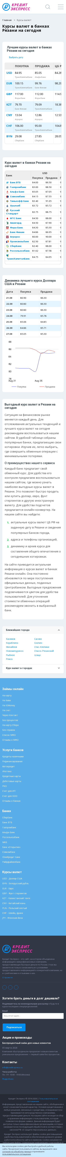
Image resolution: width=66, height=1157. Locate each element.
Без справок (8, 729)
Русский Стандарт (13, 212)
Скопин (38, 642)
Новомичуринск (14, 650)
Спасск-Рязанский (44, 650)
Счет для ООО (9, 796)
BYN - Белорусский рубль (15, 883)
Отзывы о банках (11, 800)
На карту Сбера (10, 725)
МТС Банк (15, 218)
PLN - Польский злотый (14, 908)
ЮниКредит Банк (11, 857)
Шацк (37, 654)
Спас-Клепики (41, 646)
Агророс (14, 236)
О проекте (7, 977)
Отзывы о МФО (10, 739)
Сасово (38, 638)
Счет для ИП (9, 790)
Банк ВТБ (15, 182)
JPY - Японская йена (12, 917)
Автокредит (8, 766)
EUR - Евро (8, 888)
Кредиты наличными (13, 756)
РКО (4, 786)
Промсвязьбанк (19, 241)
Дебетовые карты (11, 781)
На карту (7, 695)
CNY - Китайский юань (13, 903)
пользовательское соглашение (16, 1154)
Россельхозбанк (19, 250)
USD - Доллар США (12, 878)
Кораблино (12, 642)
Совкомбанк (17, 196)
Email (5, 1010)
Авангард (15, 222)
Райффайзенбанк (11, 861)
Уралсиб (14, 205)
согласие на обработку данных (16, 1151)
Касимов (10, 638)
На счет (6, 710)
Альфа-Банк (16, 191)
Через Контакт (10, 715)
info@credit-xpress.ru (12, 1067)
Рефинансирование (12, 761)
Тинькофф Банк (19, 200)
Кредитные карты (11, 776)
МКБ (4, 842)
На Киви (6, 700)
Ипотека (6, 771)
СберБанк (15, 245)
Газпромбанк (17, 187)
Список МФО (9, 734)
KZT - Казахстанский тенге (16, 898)
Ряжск (9, 658)
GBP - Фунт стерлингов (14, 893)
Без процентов (10, 720)
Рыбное (10, 654)
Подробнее (8, 1079)
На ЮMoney (8, 705)
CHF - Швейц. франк (12, 913)
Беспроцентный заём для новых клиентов (26, 1043)
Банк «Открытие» (11, 847)
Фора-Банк (16, 227)
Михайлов (11, 646)
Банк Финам (16, 232)
